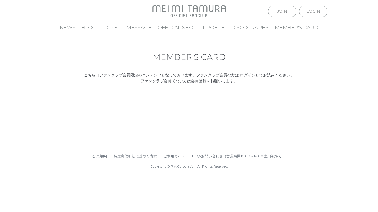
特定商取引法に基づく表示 (135, 156)
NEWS (68, 28)
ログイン (247, 75)
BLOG (89, 28)
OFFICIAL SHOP (177, 28)
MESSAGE (138, 28)
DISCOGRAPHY (250, 28)
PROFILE (214, 28)
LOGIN (313, 11)
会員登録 (198, 80)
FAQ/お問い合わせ (207, 156)
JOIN (282, 11)
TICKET (111, 28)
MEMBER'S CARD (296, 28)
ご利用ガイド (174, 156)
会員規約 (99, 156)
